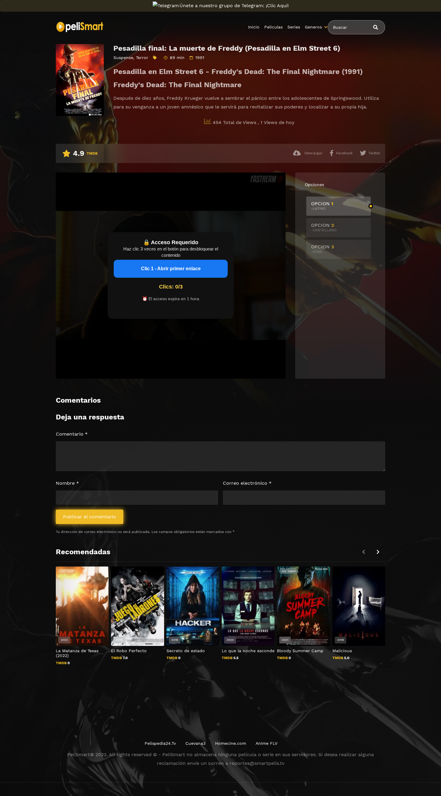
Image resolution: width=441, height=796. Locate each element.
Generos (313, 27)
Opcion (322, 206)
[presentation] (378, 552)
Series (293, 27)
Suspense (123, 57)
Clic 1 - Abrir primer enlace (171, 268)
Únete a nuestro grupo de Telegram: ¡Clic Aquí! (234, 5)
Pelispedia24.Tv (160, 743)
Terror (142, 57)
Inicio (254, 27)
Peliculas (273, 27)
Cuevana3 (195, 743)
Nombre (67, 483)
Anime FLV (267, 743)
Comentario (72, 434)
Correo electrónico (247, 483)
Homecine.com (230, 743)
